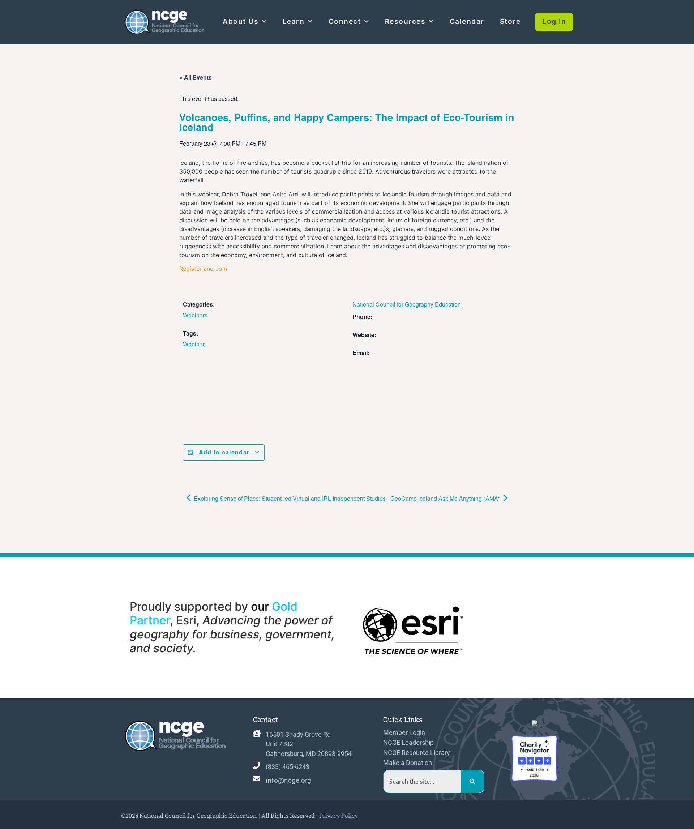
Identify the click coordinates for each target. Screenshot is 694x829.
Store (510, 21)
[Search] (472, 781)
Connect (345, 21)
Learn (294, 21)
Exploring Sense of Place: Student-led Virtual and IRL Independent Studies (289, 498)
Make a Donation (407, 762)
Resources (405, 21)
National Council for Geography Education (406, 304)
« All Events (195, 77)
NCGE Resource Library (416, 752)
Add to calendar (224, 452)
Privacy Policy (338, 815)
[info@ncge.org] (256, 778)
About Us (240, 21)
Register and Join (203, 268)
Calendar (467, 21)
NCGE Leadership (408, 742)
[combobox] (422, 781)
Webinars (195, 315)
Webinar (194, 344)
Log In (554, 21)
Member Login (404, 732)
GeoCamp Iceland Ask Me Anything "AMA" (446, 498)
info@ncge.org (288, 780)
